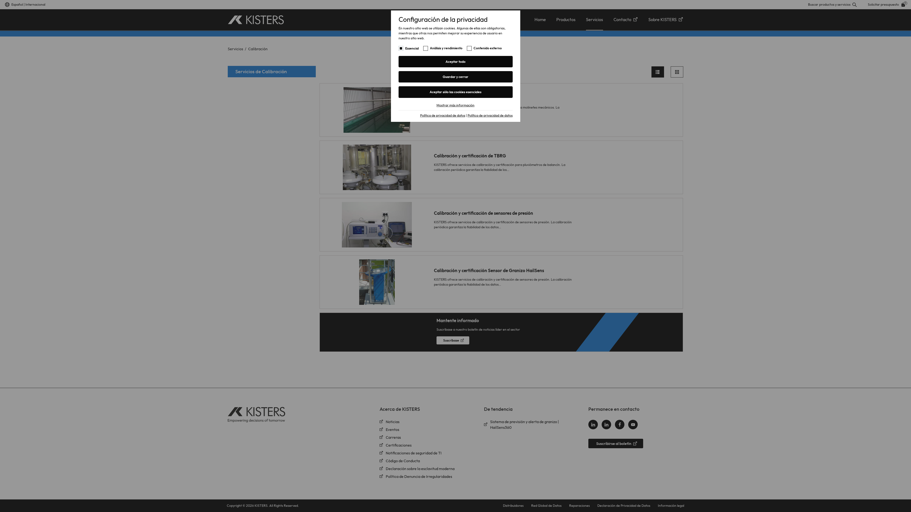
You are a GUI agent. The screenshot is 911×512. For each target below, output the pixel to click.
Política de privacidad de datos (442, 115)
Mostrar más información (455, 105)
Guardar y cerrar (455, 77)
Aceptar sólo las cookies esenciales (455, 92)
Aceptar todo (455, 61)
